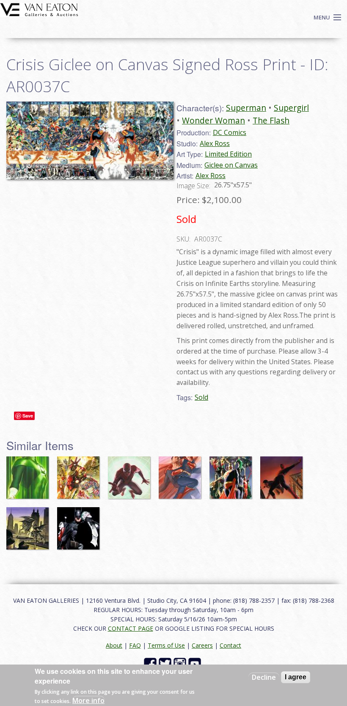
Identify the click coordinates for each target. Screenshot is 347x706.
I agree (295, 677)
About (114, 645)
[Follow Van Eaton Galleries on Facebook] (151, 663)
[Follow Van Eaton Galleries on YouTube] (195, 663)
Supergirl (291, 107)
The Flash (271, 120)
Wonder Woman (213, 120)
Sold (201, 397)
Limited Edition (228, 154)
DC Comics (229, 132)
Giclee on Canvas (231, 165)
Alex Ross (215, 143)
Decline (264, 677)
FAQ (135, 645)
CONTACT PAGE (130, 628)
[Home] (39, 9)
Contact (230, 645)
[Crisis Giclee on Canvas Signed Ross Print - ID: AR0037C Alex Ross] (90, 139)
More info (88, 700)
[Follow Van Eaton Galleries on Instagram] (181, 663)
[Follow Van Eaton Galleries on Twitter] (166, 663)
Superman (246, 107)
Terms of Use (166, 645)
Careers (202, 645)
